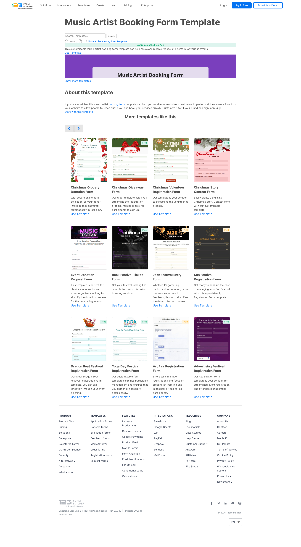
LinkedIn (225, 503)
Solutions (45, 5)
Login (223, 5)
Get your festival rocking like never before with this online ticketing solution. (129, 289)
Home (72, 41)
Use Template (73, 52)
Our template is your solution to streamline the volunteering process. (170, 201)
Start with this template (79, 111)
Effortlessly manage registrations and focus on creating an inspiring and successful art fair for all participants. (168, 384)
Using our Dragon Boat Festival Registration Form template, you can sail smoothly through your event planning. (88, 384)
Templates (84, 5)
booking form (117, 104)
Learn (114, 5)
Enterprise (147, 5)
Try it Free (242, 5)
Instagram (240, 503)
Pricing (128, 5)
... (84, 41)
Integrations (64, 5)
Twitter (218, 503)
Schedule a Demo (268, 5)
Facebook (211, 503)
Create (100, 5)
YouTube (232, 503)
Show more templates (78, 80)
